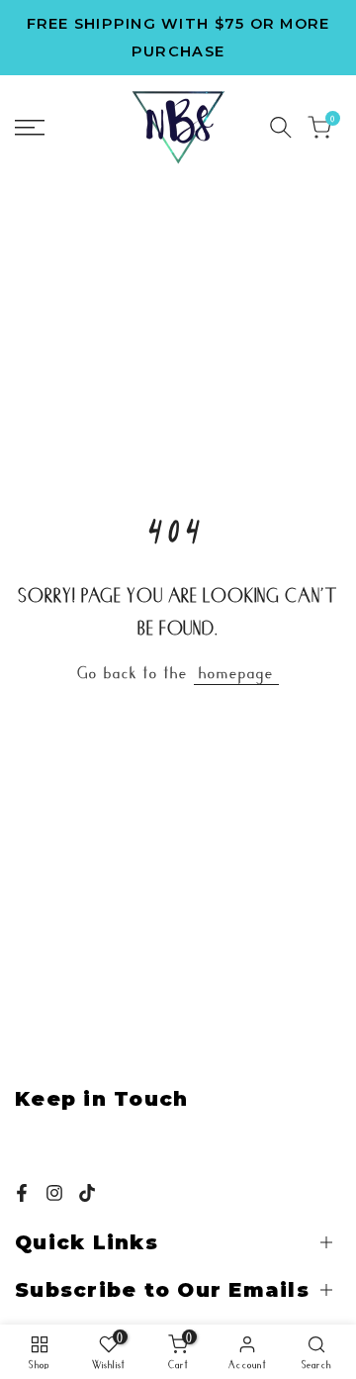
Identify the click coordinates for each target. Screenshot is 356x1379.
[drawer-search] (281, 127)
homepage (236, 671)
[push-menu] (29, 128)
